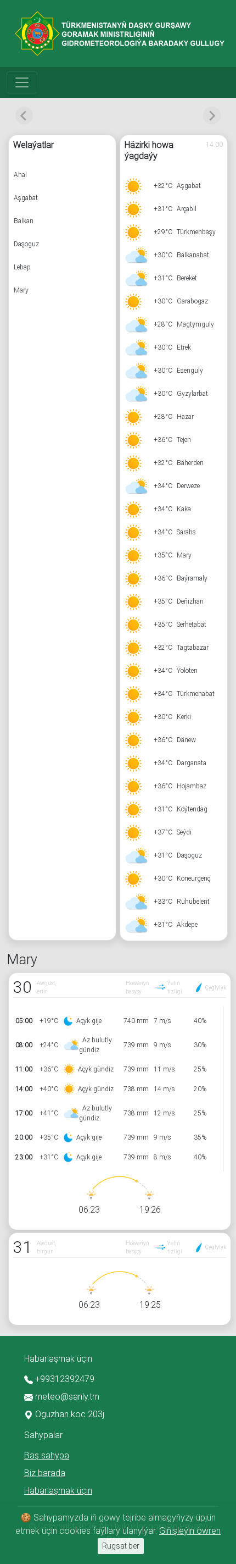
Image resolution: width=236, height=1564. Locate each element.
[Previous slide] (24, 115)
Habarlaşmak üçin (58, 1490)
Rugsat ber (120, 1545)
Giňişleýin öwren (190, 1531)
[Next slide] (212, 115)
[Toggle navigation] (22, 82)
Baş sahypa (46, 1455)
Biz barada (44, 1473)
